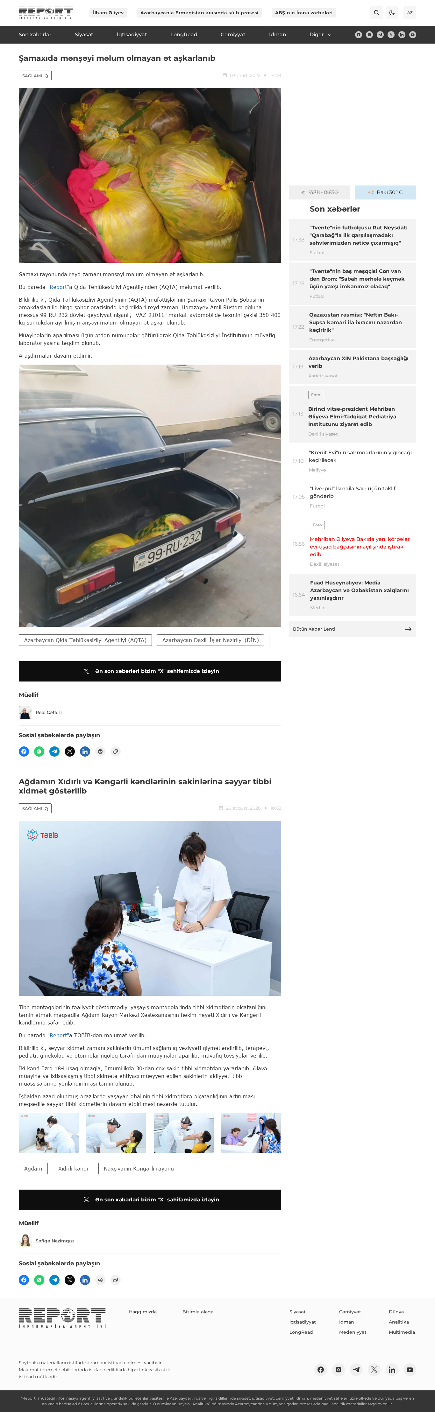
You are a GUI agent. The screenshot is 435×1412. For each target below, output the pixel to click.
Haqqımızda (143, 1312)
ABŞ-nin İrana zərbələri (304, 13)
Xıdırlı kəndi (73, 1168)
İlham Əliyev (108, 13)
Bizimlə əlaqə (198, 1312)
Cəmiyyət (350, 1312)
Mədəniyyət (353, 1332)
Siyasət (297, 1312)
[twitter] (391, 34)
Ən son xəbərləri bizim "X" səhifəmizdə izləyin (157, 671)
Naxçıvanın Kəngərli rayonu (139, 1168)
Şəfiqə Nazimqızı (55, 1241)
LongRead (301, 1332)
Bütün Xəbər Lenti (314, 629)
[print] (100, 751)
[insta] (369, 34)
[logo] (46, 12)
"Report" (58, 287)
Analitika (399, 1322)
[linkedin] (401, 34)
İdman (346, 1322)
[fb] (358, 34)
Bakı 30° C (390, 192)
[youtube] (412, 34)
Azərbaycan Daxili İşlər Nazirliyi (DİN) (210, 640)
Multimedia (402, 1332)
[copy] (116, 751)
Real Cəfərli (49, 712)
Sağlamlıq (35, 75)
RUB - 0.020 (323, 192)
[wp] (39, 751)
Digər (317, 34)
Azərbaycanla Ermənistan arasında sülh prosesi (199, 13)
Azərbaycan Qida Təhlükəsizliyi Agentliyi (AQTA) (85, 640)
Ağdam (33, 1168)
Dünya (396, 1312)
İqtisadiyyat (302, 1322)
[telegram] (380, 34)
